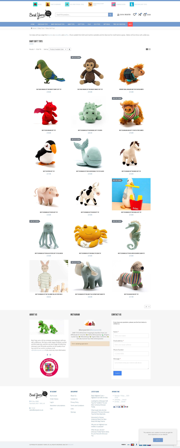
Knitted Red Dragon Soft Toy (49, 130)
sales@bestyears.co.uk (38, 350)
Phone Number (118, 350)
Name (116, 332)
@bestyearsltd (95, 330)
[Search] (110, 15)
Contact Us (74, 399)
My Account (53, 396)
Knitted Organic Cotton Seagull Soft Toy (131, 212)
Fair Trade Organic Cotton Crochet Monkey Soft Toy (90, 89)
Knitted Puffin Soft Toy (49, 171)
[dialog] (158, 437)
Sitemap (73, 412)
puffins (66, 35)
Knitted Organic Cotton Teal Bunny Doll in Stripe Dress (48, 294)
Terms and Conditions (77, 405)
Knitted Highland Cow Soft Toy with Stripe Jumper (131, 130)
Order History (54, 399)
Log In (52, 402)
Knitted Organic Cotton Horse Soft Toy (131, 171)
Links (72, 409)
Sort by (46, 49)
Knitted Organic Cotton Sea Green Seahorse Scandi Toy (131, 253)
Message (117, 359)
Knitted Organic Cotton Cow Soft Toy (90, 212)
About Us (73, 396)
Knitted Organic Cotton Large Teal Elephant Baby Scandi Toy (90, 294)
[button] (134, 14)
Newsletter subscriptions (57, 405)
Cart (51, 409)
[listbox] (58, 49)
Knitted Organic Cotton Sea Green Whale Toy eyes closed (90, 171)
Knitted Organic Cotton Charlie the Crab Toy (90, 253)
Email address (118, 341)
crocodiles (58, 35)
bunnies (50, 35)
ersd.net (70, 444)
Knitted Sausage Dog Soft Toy (131, 294)
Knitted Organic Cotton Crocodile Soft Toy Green (90, 130)
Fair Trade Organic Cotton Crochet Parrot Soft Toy (48, 89)
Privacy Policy (74, 402)
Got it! (158, 440)
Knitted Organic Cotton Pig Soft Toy (49, 212)
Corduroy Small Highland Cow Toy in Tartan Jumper (131, 89)
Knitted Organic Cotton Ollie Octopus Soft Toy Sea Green (49, 253)
